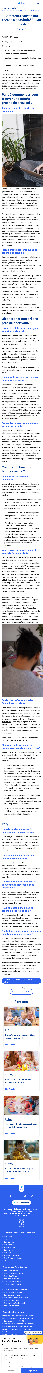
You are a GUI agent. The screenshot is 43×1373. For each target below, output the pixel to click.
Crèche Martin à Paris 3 (10, 1271)
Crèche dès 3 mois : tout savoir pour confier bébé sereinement (21, 1125)
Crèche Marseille (8, 1245)
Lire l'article (10, 1045)
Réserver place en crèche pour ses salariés (18, 1324)
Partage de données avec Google (14, 1358)
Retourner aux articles (21, 992)
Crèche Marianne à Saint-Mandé (14, 1303)
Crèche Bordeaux (8, 1242)
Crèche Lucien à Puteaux (11, 1295)
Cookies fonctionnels (10, 1360)
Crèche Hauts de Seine (10, 1255)
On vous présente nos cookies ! (13, 1362)
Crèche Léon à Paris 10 (10, 1276)
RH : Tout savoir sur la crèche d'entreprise (17, 1318)
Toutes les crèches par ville (12, 1261)
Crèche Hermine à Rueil (10, 1300)
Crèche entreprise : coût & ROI (13, 1321)
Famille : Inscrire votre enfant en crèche (16, 1329)
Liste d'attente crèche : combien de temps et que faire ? (20, 1036)
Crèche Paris (7, 1237)
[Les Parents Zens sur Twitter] (32, 1196)
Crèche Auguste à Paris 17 (12, 1284)
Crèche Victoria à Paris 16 (11, 1282)
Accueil (4, 8)
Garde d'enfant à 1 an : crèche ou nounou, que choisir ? (19, 1081)
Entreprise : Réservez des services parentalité (18, 1316)
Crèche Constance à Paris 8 (12, 1273)
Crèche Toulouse (8, 1247)
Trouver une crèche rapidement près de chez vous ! (20, 981)
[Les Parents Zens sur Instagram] (25, 1196)
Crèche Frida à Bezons (10, 1306)
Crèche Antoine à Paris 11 (11, 1279)
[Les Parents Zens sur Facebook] (17, 1196)
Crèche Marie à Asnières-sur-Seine (15, 1298)
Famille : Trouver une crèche (12, 1332)
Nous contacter (23, 1202)
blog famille (12, 8)
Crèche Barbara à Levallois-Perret (14, 1290)
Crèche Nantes (7, 1250)
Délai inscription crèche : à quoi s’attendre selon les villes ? (19, 1170)
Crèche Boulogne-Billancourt (12, 1258)
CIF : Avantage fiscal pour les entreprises (17, 1326)
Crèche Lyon (6, 1239)
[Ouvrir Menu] (5, 3)
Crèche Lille (6, 1253)
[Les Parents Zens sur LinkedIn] (11, 1196)
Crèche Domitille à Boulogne (12, 1287)
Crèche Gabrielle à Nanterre (12, 1292)
